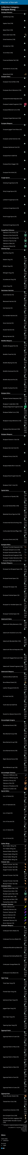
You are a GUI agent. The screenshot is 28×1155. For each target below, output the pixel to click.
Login (4, 1145)
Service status (24, 1128)
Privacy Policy (24, 1129)
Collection (6, 1140)
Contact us (24, 1131)
